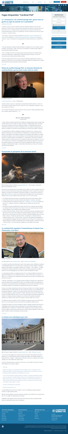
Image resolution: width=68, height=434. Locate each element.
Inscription (4, 413)
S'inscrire (59, 43)
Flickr (37, 413)
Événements (4, 416)
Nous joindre (4, 418)
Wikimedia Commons (36, 352)
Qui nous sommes (5, 411)
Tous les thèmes (21, 419)
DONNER (63, 1)
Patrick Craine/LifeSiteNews (30, 261)
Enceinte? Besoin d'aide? (53, 5)
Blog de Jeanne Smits (7, 23)
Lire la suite (4, 64)
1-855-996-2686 (54, 418)
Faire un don (4, 419)
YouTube (37, 418)
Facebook (37, 411)
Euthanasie (20, 413)
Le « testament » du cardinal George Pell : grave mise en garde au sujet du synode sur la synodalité (22, 21)
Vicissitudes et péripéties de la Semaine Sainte (19, 151)
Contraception (20, 416)
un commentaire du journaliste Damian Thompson (23, 37)
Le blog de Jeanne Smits (7, 101)
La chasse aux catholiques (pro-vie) (15, 317)
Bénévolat (3, 415)
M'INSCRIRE (57, 1)
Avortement (20, 411)
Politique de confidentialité (48, 430)
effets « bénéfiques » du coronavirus (29, 201)
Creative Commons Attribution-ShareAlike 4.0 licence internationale (48, 427)
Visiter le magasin (58, 47)
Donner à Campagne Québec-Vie (59, 38)
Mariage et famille (21, 415)
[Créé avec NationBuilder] (3, 426)
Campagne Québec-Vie (22, 185)
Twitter (37, 415)
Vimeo (37, 416)
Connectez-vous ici (63, 35)
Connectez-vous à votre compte (58, 430)
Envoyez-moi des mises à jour (59, 25)
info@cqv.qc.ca (54, 419)
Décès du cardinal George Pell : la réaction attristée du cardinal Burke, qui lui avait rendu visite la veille (22, 69)
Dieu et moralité (21, 418)
